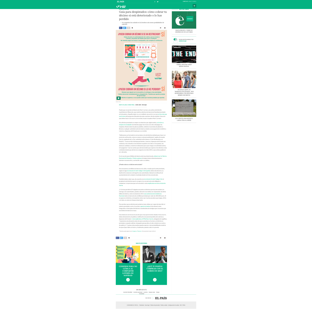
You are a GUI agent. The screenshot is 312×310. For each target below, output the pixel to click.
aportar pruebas (145, 206)
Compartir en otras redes (128, 28)
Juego (157, 292)
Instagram (134, 231)
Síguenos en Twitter (157, 1)
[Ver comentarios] (132, 28)
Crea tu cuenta (192, 1)
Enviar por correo (165, 28)
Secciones (194, 6)
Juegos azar (152, 292)
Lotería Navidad (127, 292)
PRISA (183, 305)
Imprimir (160, 28)
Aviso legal (147, 305)
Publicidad (141, 305)
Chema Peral (131, 104)
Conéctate (185, 1)
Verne (121, 6)
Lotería (146, 292)
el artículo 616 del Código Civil (153, 179)
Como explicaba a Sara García (142, 219)
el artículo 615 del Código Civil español (138, 170)
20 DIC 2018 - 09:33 (141, 104)
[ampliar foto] (141, 65)
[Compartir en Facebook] (120, 28)
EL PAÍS (161, 298)
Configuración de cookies (173, 305)
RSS (181, 305)
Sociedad (141, 293)
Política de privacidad (155, 305)
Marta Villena (123, 104)
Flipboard (139, 231)
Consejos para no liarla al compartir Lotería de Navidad (128, 271)
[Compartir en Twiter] (124, 28)
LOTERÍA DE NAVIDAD (124, 9)
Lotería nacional (137, 292)
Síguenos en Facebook (154, 1)
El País (121, 1)
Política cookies (163, 305)
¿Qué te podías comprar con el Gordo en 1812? (154, 268)
